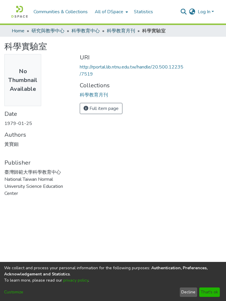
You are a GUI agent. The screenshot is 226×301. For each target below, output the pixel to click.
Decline (188, 292)
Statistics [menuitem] (143, 12)
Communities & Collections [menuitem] (61, 12)
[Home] (19, 12)
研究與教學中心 (47, 31)
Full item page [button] (103, 108)
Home (18, 31)
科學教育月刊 (121, 31)
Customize (13, 292)
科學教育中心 (86, 31)
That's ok (209, 292)
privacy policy (75, 280)
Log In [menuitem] (204, 12)
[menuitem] (111, 12)
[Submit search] (183, 11)
